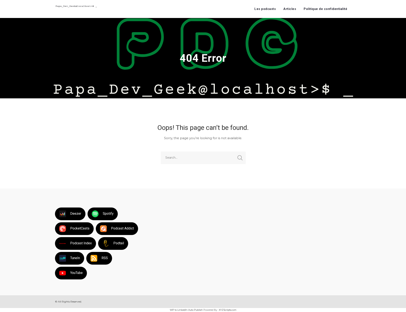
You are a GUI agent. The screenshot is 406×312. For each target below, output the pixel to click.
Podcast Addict (122, 228)
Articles (289, 9)
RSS (105, 258)
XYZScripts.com (227, 309)
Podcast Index (81, 243)
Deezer (75, 214)
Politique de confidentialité (325, 9)
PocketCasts (79, 228)
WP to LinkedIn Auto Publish (186, 309)
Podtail (118, 243)
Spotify (108, 214)
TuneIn (75, 258)
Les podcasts (265, 9)
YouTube (76, 273)
